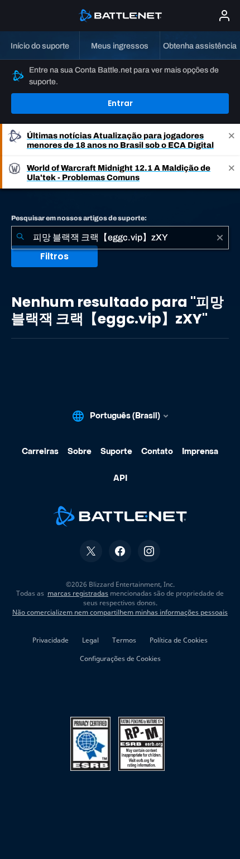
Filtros (54, 256)
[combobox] (120, 237)
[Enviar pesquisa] (20, 237)
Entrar (120, 103)
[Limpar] (220, 237)
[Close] (231, 140)
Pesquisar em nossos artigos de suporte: (79, 218)
